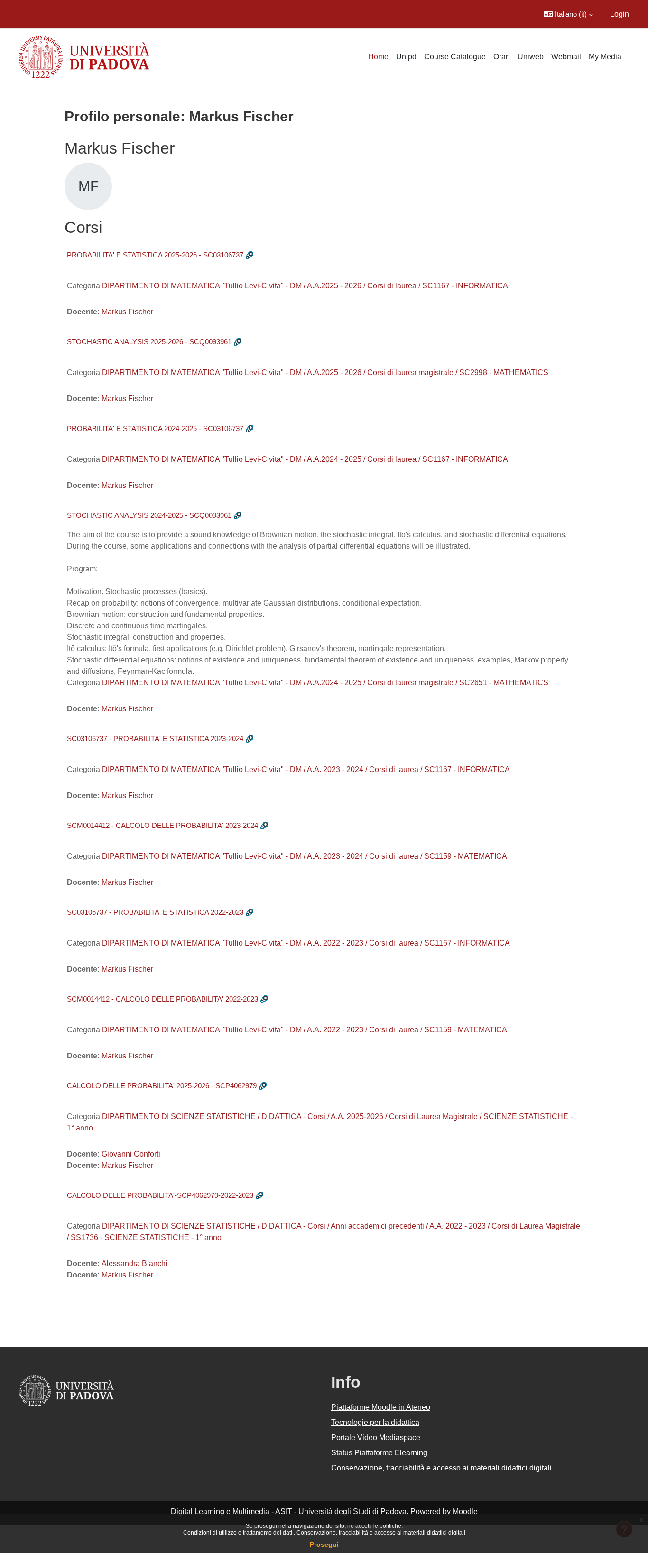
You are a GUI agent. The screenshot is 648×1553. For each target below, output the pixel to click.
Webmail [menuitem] (566, 57)
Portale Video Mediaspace (375, 1438)
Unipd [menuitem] (406, 57)
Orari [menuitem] (501, 57)
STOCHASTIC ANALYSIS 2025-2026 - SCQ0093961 (149, 342)
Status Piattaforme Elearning (379, 1453)
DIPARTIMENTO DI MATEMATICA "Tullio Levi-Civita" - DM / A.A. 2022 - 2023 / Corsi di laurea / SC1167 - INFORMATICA (306, 943)
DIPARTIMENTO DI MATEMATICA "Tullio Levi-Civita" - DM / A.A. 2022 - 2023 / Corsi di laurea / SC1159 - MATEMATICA (304, 1030)
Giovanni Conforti (131, 1154)
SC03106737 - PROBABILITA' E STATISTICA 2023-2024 (155, 739)
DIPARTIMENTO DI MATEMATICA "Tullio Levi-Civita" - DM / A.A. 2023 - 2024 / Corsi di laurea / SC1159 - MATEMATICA (304, 856)
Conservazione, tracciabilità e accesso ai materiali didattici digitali (380, 1532)
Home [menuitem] (378, 57)
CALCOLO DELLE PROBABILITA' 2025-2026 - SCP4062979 (162, 1086)
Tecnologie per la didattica (375, 1422)
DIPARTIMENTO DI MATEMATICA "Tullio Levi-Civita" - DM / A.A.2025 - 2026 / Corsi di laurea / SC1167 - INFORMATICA (305, 286)
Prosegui (324, 1544)
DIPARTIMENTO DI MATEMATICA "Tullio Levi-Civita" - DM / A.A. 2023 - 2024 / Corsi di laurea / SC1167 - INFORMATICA (306, 769)
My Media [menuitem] (605, 57)
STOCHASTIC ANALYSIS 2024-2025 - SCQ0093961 (149, 515)
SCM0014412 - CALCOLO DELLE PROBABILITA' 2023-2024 (162, 825)
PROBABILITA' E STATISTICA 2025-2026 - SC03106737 (155, 255)
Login (619, 14)
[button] (568, 14)
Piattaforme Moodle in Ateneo (380, 1407)
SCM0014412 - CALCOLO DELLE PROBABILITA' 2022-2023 (162, 999)
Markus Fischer (127, 312)
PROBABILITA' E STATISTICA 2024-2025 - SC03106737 (155, 428)
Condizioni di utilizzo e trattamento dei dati (238, 1532)
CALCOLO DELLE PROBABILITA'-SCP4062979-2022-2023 (160, 1195)
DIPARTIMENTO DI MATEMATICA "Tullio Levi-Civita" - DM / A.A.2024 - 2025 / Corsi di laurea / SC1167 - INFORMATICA (305, 459)
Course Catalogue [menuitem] (455, 57)
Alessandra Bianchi (134, 1263)
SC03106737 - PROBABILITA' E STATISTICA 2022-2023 (155, 912)
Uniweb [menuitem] (531, 57)
